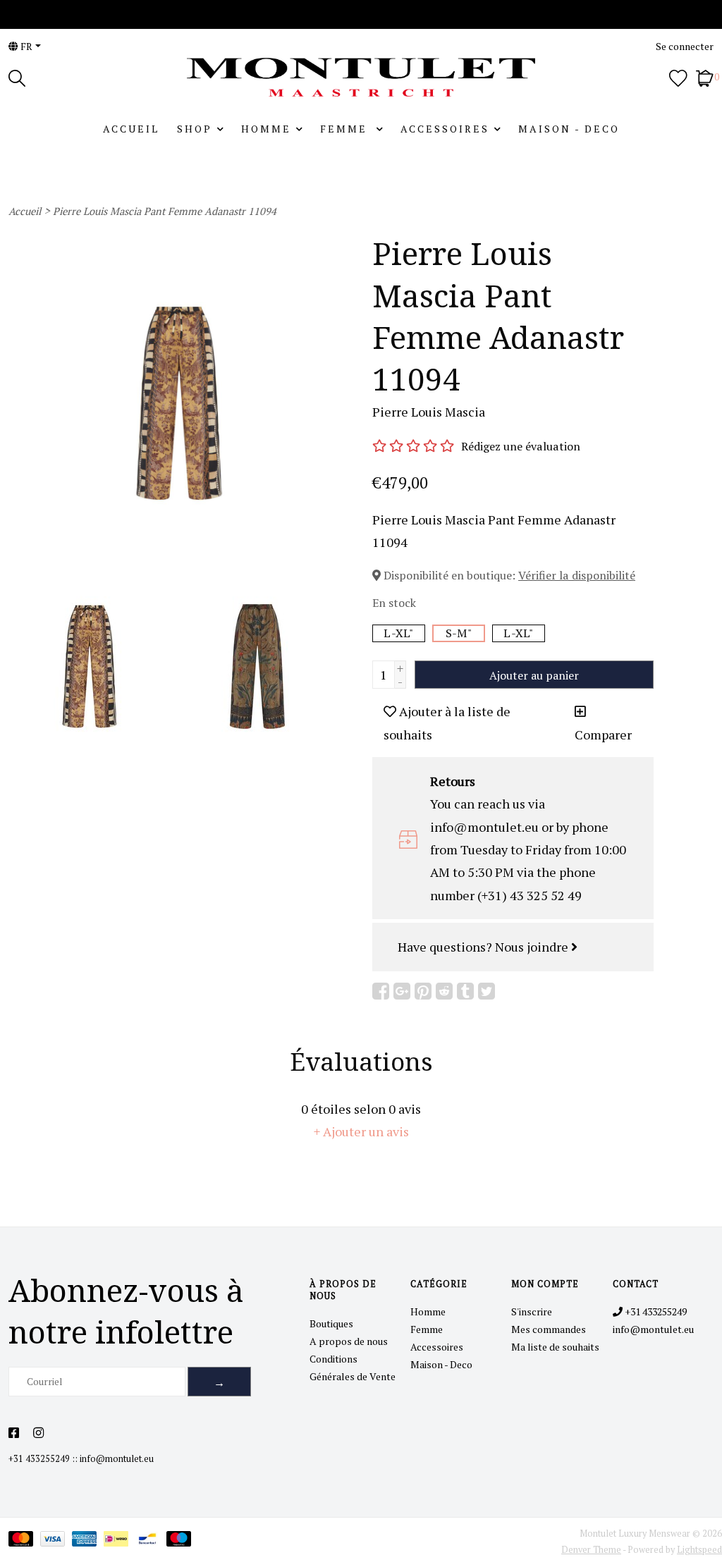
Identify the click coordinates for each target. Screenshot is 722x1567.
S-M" (459, 633)
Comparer (603, 734)
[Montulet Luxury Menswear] (361, 77)
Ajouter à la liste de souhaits (447, 722)
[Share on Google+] (401, 991)
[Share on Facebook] (380, 991)
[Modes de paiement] (24, 1541)
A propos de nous (349, 1341)
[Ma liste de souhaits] (678, 76)
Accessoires (444, 128)
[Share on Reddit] (444, 991)
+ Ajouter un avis (361, 1131)
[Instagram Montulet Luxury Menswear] (38, 1433)
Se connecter (685, 46)
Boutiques (331, 1323)
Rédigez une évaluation (520, 446)
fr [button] (25, 46)
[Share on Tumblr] (465, 991)
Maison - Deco (569, 128)
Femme (346, 128)
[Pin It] (423, 991)
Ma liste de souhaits (555, 1346)
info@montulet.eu (117, 1459)
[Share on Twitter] (486, 991)
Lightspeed (699, 1550)
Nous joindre (533, 946)
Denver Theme (591, 1550)
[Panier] (705, 76)
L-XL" (399, 633)
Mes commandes (548, 1329)
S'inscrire (531, 1311)
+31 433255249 (39, 1459)
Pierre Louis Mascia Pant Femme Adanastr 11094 (164, 211)
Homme (266, 128)
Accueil (131, 128)
